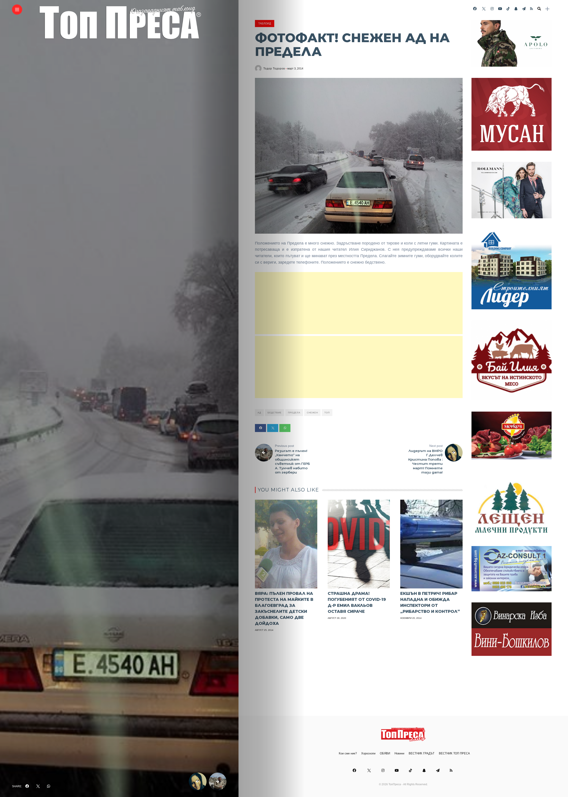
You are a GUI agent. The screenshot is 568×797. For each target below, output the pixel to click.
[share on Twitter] (38, 786)
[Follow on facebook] (475, 9)
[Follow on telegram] (524, 9)
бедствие (275, 412)
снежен (312, 412)
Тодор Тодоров (274, 68)
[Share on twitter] (272, 428)
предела (294, 412)
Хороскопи (368, 753)
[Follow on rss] (531, 9)
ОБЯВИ (385, 753)
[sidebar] (547, 9)
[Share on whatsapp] (284, 428)
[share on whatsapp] (48, 786)
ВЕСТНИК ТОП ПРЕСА (454, 753)
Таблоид (264, 23)
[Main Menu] (17, 9)
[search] (539, 9)
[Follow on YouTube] (500, 9)
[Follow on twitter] (483, 9)
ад (259, 412)
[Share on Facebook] (260, 428)
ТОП (327, 412)
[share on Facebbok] (27, 786)
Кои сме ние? (348, 753)
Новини (399, 753)
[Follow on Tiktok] (508, 9)
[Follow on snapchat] (516, 9)
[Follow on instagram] (492, 9)
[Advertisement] (359, 303)
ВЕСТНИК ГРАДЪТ (421, 753)
